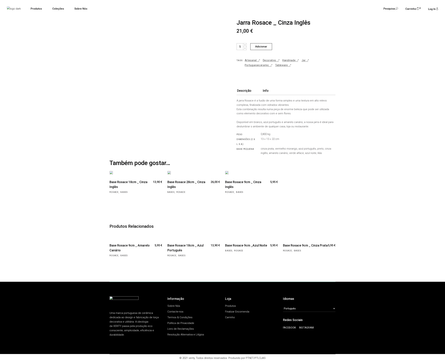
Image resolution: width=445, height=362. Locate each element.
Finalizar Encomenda (237, 311)
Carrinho (230, 317)
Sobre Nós (173, 305)
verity (192, 358)
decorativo (269, 60)
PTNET (250, 358)
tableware (281, 65)
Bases (124, 192)
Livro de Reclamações (180, 328)
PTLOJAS (260, 358)
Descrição (244, 90)
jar (304, 60)
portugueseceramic (257, 65)
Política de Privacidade (180, 323)
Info (266, 90)
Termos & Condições (179, 317)
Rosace (114, 192)
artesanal (251, 60)
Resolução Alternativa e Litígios (185, 334)
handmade (289, 60)
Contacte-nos (175, 311)
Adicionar (261, 46)
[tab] (244, 91)
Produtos (230, 305)
